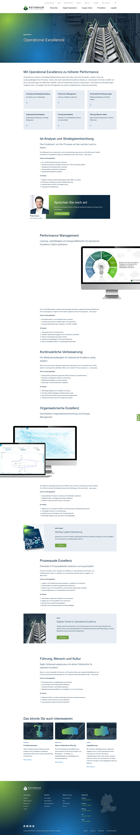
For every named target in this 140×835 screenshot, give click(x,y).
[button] (107, 3)
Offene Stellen (47, 798)
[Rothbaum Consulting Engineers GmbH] (33, 8)
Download (60, 545)
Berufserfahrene (48, 800)
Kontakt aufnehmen (61, 213)
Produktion (101, 8)
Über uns (87, 3)
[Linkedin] (24, 826)
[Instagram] (33, 826)
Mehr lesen (63, 637)
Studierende (47, 806)
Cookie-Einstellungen (112, 830)
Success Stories (49, 3)
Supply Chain (87, 8)
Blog (59, 3)
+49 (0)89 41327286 (86, 810)
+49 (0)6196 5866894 (87, 805)
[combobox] (117, 2)
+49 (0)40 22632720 (86, 799)
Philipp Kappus (34, 216)
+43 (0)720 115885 (86, 816)
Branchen (54, 8)
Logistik (114, 8)
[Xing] (27, 826)
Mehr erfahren (88, 154)
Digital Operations (70, 8)
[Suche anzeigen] (115, 3)
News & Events (68, 3)
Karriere (78, 3)
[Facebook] (30, 826)
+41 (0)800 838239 (86, 821)
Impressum (92, 830)
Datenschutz (101, 830)
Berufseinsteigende (48, 803)
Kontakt (96, 3)
